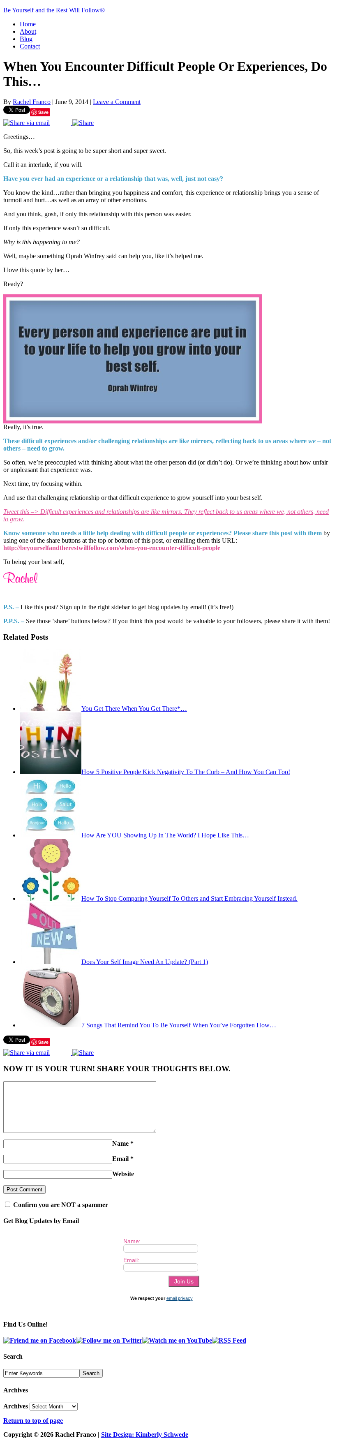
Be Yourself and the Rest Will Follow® (54, 10)
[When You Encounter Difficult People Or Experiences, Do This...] (132, 421)
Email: (131, 1260)
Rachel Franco (32, 101)
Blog (26, 38)
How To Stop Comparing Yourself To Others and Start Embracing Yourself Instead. (189, 898)
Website (123, 1173)
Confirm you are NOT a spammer (60, 1204)
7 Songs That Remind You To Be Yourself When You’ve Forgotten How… (178, 1025)
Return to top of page (33, 1420)
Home (28, 24)
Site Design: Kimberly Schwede (144, 1434)
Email (120, 1158)
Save (43, 112)
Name (120, 1143)
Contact (30, 46)
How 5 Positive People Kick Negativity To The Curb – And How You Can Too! (185, 771)
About (28, 31)
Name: (132, 1241)
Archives (15, 1406)
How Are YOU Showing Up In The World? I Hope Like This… (165, 835)
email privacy (179, 1298)
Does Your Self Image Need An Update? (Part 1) (144, 961)
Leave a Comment (117, 101)
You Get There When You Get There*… (134, 708)
